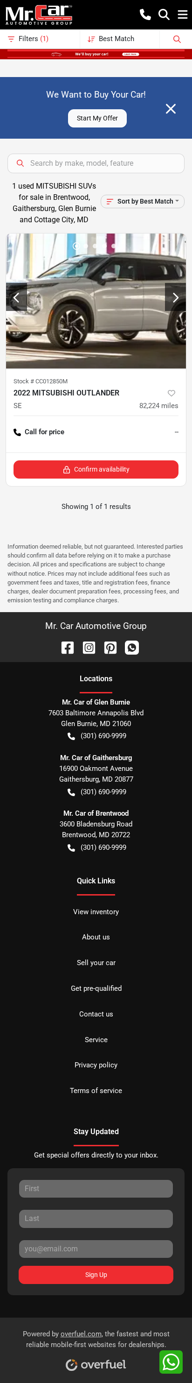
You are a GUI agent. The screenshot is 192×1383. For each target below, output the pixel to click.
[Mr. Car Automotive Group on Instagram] (85, 647)
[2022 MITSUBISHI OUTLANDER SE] (96, 301)
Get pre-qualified (96, 988)
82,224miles (158, 406)
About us (96, 937)
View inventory (96, 912)
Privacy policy (96, 1065)
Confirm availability (102, 469)
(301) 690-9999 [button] (103, 736)
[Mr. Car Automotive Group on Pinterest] (106, 647)
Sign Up (96, 1274)
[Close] (171, 109)
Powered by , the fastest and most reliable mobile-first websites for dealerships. (96, 1339)
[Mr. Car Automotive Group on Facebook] (64, 647)
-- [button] (176, 432)
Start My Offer (97, 118)
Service (96, 1040)
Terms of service (96, 1091)
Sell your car (96, 963)
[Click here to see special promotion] (96, 53)
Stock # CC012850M (41, 381)
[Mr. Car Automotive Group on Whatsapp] (128, 647)
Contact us (96, 1014)
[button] (145, 14)
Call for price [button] (44, 432)
